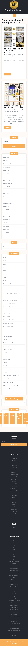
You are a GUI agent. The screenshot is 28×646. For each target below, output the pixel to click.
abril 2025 (6, 160)
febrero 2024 (6, 177)
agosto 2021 (6, 219)
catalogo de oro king (13, 415)
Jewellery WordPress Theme (12, 641)
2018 (4, 257)
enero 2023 (6, 196)
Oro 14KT (5, 339)
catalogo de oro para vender (19, 416)
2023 (4, 274)
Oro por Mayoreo (7, 352)
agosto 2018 (6, 236)
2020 (4, 264)
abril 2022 (6, 213)
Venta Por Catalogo (8, 382)
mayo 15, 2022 (9, 109)
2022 (4, 270)
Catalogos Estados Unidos (10, 293)
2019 (4, 260)
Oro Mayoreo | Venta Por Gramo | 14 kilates (13, 50)
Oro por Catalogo (7, 349)
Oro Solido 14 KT (7, 356)
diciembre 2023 (7, 180)
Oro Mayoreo (6, 346)
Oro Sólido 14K (7, 359)
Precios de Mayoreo (8, 369)
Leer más (8, 74)
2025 (4, 280)
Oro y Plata (6, 362)
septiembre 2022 (7, 203)
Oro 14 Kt (5, 333)
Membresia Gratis (8, 323)
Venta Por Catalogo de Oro (10, 385)
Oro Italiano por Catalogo (10, 342)
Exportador (18, 109)
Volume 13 (6, 392)
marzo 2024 (6, 173)
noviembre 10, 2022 (10, 54)
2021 (4, 267)
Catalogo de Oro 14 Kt (9, 287)
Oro (4, 329)
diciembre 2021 (7, 216)
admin (19, 54)
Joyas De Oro (6, 316)
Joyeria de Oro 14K (8, 319)
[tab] (14, 15)
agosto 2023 (6, 186)
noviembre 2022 (7, 200)
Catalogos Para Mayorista (10, 300)
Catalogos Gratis (7, 297)
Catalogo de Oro (14, 10)
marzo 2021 (6, 229)
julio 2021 (5, 222)
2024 (4, 277)
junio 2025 (6, 157)
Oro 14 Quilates (7, 336)
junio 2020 (6, 232)
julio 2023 (5, 190)
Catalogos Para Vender (9, 303)
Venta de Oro (6, 378)
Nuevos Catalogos (8, 326)
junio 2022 (6, 206)
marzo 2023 (6, 193)
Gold (4, 310)
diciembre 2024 (7, 163)
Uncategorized (7, 372)
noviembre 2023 (7, 183)
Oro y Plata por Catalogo (10, 365)
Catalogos (6, 290)
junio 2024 (6, 170)
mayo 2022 (6, 209)
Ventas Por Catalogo (8, 388)
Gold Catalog (6, 313)
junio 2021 (6, 226)
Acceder (5, 246)
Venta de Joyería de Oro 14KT (11, 375)
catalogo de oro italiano (6, 415)
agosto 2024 (6, 167)
